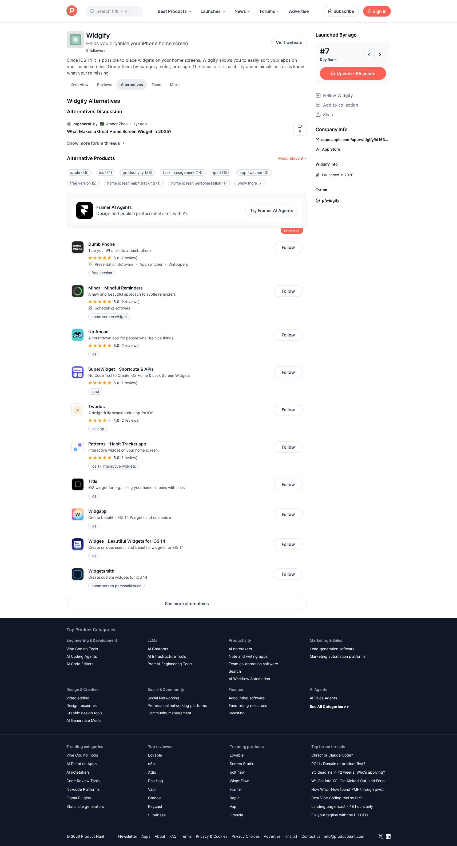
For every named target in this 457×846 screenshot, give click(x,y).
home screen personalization (199, 183)
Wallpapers (178, 264)
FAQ (173, 836)
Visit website (289, 42)
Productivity (240, 640)
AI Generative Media (84, 720)
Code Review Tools (83, 780)
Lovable (155, 755)
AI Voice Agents (323, 698)
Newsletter (127, 836)
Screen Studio (242, 763)
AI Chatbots (158, 649)
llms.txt (291, 836)
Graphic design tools (84, 713)
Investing (237, 713)
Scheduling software (112, 308)
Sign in (380, 11)
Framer (236, 789)
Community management (169, 713)
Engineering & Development (91, 640)
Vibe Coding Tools (82, 649)
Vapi (152, 789)
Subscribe (343, 11)
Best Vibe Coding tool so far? (336, 798)
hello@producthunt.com (343, 836)
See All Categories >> (329, 706)
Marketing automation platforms (337, 656)
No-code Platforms (83, 789)
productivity (137, 172)
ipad (221, 172)
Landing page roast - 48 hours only (342, 806)
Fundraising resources (248, 705)
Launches (211, 11)
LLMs (152, 640)
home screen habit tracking (134, 183)
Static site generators (85, 806)
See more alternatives (187, 603)
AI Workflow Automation (249, 678)
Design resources (81, 705)
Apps (145, 836)
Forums (267, 11)
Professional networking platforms (177, 705)
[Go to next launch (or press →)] (380, 54)
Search (235, 671)
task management (182, 172)
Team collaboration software (253, 663)
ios (105, 172)
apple (79, 172)
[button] (175, 84)
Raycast (155, 806)
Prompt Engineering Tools (170, 663)
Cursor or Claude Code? (332, 755)
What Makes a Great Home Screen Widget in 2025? (119, 131)
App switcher (151, 264)
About (160, 836)
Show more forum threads (93, 143)
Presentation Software (114, 264)
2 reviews (130, 301)
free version (83, 183)
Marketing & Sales (326, 640)
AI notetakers (240, 649)
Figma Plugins (78, 798)
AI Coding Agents (81, 656)
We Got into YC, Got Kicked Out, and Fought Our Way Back (349, 781)
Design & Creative (82, 689)
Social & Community (166, 689)
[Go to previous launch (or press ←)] (369, 54)
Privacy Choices (246, 836)
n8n (151, 763)
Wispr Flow (239, 780)
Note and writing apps (248, 656)
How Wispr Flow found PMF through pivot (347, 789)
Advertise (299, 11)
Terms (186, 836)
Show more (247, 183)
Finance (236, 689)
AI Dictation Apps (81, 763)
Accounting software (247, 698)
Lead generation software (332, 649)
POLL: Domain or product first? (338, 763)
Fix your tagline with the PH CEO (339, 815)
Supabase (157, 815)
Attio (152, 772)
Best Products (172, 11)
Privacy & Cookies (211, 836)
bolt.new (237, 772)
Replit (235, 798)
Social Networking (163, 698)
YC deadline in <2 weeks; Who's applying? (348, 772)
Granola (154, 798)
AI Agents (318, 689)
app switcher (254, 172)
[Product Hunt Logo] (71, 11)
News (240, 11)
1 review (129, 258)
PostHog (155, 780)
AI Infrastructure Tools (167, 656)
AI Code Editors (79, 663)
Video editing (77, 698)
